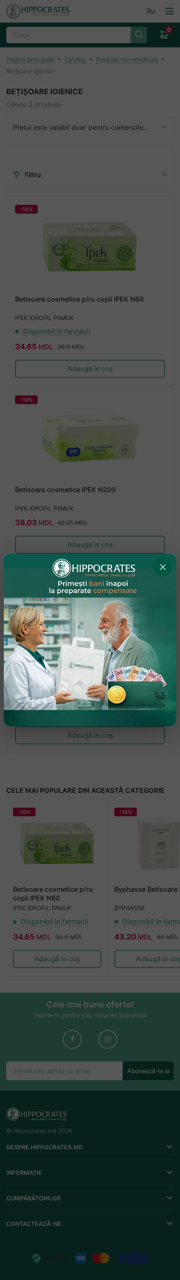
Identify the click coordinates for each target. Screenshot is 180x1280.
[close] (163, 567)
